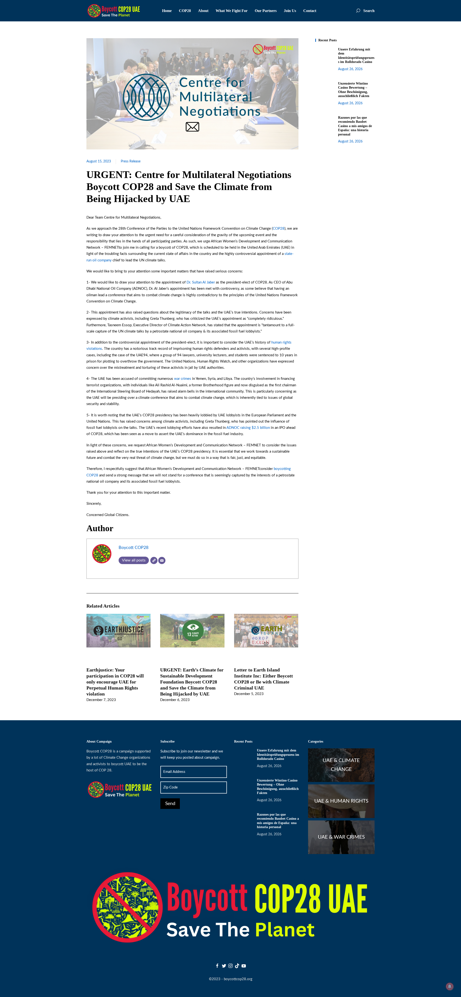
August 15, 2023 (98, 161)
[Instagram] (230, 966)
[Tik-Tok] (237, 966)
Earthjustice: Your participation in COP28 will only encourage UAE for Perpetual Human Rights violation (115, 681)
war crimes (182, 379)
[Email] (161, 560)
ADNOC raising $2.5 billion (248, 428)
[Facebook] (217, 966)
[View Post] (118, 630)
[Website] (154, 560)
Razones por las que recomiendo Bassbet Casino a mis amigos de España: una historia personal (355, 126)
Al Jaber (208, 282)
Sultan (197, 282)
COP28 (279, 228)
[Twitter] (224, 966)
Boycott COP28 (133, 548)
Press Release (130, 161)
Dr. (189, 282)
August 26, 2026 (350, 69)
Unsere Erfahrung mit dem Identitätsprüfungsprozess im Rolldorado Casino (278, 755)
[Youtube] (243, 966)
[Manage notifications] (450, 986)
